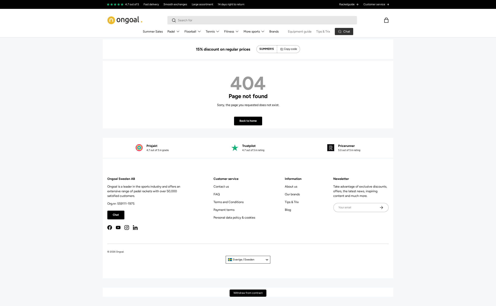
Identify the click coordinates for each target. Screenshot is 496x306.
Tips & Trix (323, 31)
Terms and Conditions (229, 202)
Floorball (190, 31)
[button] (386, 20)
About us (291, 186)
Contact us (221, 186)
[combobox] (262, 20)
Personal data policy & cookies (234, 217)
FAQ (217, 194)
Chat (116, 214)
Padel (171, 31)
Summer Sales (153, 31)
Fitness (229, 31)
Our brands (292, 194)
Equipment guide (300, 31)
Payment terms (224, 210)
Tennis (210, 31)
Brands (274, 31)
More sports (252, 31)
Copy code (290, 49)
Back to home (248, 120)
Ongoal (120, 251)
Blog (288, 210)
